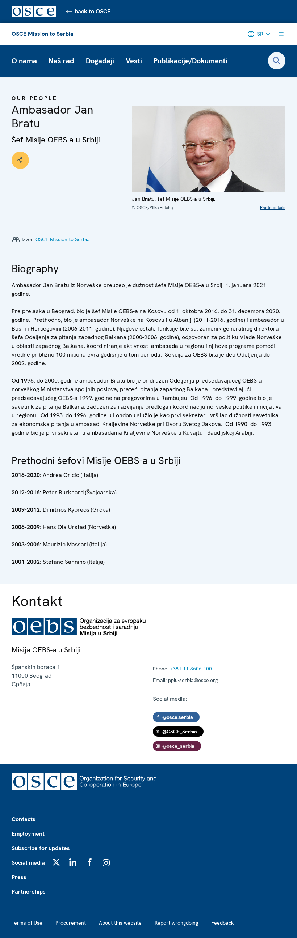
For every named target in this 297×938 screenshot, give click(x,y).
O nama (24, 60)
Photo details (272, 207)
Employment (28, 833)
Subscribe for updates (41, 848)
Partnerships (29, 891)
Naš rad (61, 60)
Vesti (134, 60)
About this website (120, 923)
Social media (28, 862)
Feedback (222, 923)
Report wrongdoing (176, 923)
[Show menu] (281, 34)
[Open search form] (276, 60)
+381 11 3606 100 (191, 668)
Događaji (100, 60)
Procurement (70, 923)
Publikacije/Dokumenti (190, 60)
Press (19, 877)
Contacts (23, 819)
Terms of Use (27, 923)
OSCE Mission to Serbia (43, 34)
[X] (56, 862)
